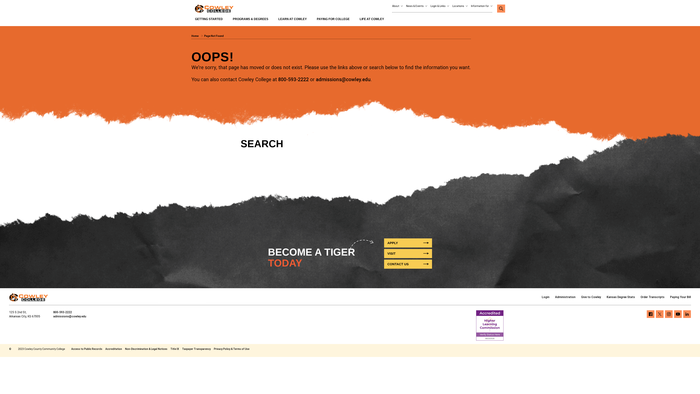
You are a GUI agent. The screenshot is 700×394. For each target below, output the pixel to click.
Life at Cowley (372, 19)
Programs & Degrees (250, 19)
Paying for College (333, 19)
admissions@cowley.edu (343, 79)
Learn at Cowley (292, 19)
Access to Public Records (86, 348)
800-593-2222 (293, 79)
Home (195, 35)
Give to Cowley (591, 297)
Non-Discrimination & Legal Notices (146, 348)
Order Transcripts (652, 297)
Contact (398, 264)
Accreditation (113, 348)
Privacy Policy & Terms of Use (231, 348)
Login (545, 297)
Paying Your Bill (680, 297)
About (396, 6)
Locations (458, 6)
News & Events (415, 6)
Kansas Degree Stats (621, 297)
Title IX (174, 348)
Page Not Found (214, 35)
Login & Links (438, 6)
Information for (480, 6)
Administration (565, 297)
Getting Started (209, 19)
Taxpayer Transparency (196, 348)
